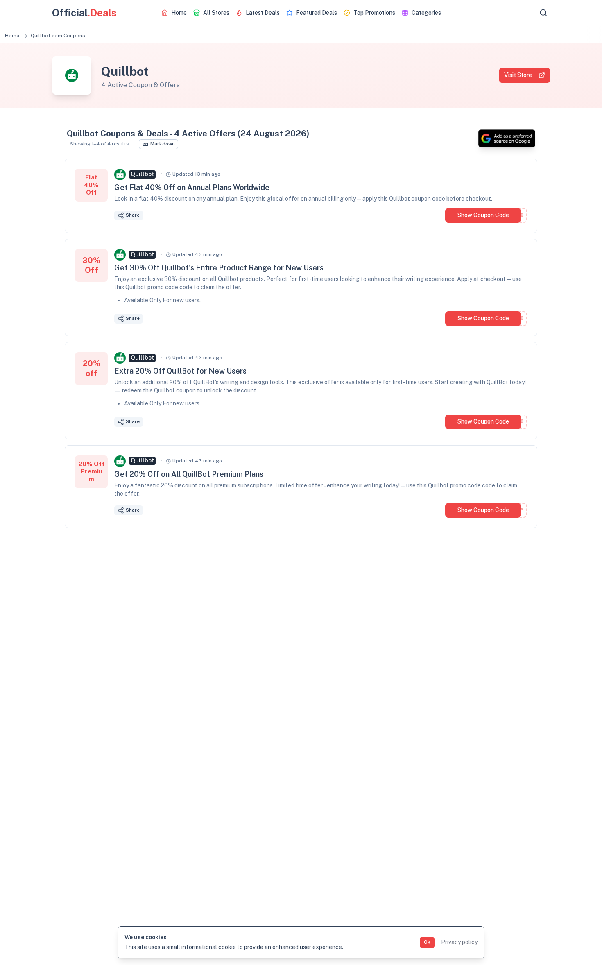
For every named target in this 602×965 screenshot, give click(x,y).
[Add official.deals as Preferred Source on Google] (506, 138)
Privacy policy (459, 942)
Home (12, 36)
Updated (196, 174)
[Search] (543, 12)
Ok (427, 942)
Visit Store (518, 75)
